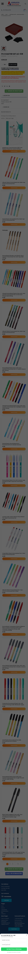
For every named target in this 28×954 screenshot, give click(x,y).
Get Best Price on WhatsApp (14, 949)
